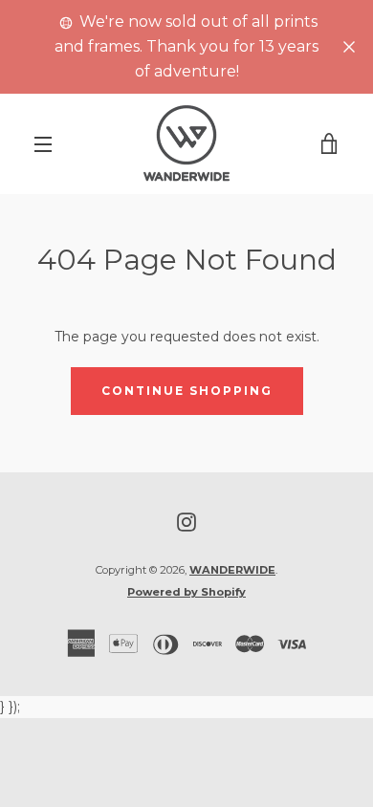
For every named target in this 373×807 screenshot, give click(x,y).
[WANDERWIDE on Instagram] (186, 521)
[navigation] (43, 144)
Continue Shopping (187, 390)
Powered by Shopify (186, 592)
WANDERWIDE (232, 570)
